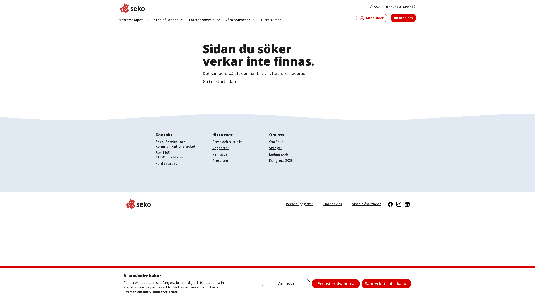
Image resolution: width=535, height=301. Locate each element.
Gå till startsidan (219, 81)
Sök (377, 7)
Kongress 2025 (281, 160)
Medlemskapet (131, 20)
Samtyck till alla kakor (386, 283)
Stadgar (275, 148)
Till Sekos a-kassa (397, 7)
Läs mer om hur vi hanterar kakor (151, 292)
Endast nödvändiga (335, 283)
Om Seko (276, 141)
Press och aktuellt (227, 141)
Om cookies (332, 204)
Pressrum (220, 160)
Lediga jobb (278, 154)
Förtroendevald (202, 20)
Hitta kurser (271, 20)
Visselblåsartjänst (366, 204)
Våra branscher (237, 20)
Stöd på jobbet (166, 20)
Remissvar (220, 154)
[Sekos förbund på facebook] (390, 204)
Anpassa (286, 283)
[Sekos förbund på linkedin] (407, 204)
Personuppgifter (299, 204)
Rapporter (220, 148)
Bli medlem (403, 18)
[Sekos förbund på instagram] (398, 204)
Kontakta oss (166, 163)
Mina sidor (375, 18)
